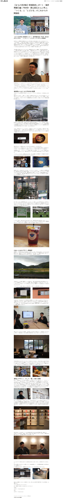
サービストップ (16, 495)
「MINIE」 (19, 129)
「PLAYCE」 (36, 170)
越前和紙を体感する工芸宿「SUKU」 (32, 461)
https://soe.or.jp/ (20, 491)
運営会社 (29, 495)
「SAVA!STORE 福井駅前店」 (31, 146)
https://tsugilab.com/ (21, 488)
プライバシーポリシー (23, 495)
